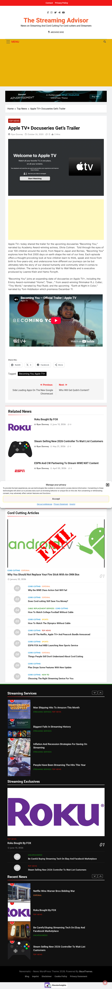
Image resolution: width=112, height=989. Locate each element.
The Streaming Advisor (56, 20)
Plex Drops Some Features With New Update (49, 667)
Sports (45, 619)
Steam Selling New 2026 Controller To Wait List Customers (68, 441)
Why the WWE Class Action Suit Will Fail (47, 590)
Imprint (72, 504)
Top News (14, 120)
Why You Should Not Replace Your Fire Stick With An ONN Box (43, 574)
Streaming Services (42, 712)
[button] (107, 484)
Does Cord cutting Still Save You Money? (48, 601)
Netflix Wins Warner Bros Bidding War (54, 891)
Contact (49, 3)
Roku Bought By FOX (46, 419)
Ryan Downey (17, 134)
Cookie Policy (61, 976)
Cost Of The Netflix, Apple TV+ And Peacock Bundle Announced (59, 634)
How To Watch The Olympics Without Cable (49, 623)
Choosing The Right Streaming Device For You (50, 678)
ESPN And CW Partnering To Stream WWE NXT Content (66, 463)
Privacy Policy (61, 3)
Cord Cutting (13, 570)
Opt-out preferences (44, 504)
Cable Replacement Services (41, 608)
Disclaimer (47, 976)
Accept (56, 498)
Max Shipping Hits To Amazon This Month (56, 707)
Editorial (25, 570)
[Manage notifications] (105, 982)
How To (45, 674)
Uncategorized (35, 855)
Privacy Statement (61, 504)
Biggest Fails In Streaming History (52, 726)
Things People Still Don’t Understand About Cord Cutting (55, 656)
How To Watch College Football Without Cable (50, 612)
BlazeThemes (85, 971)
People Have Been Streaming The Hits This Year (59, 765)
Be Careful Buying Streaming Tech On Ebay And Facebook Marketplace (62, 858)
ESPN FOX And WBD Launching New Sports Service (53, 645)
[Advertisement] (56, 66)
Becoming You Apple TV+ (32, 373)
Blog (27, 976)
